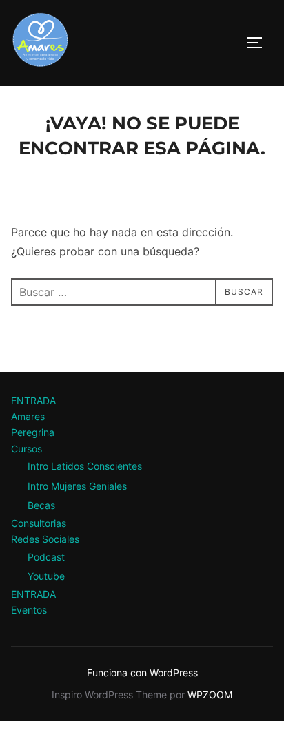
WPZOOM (209, 694)
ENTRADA (33, 400)
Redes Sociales (45, 539)
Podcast (46, 557)
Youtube (46, 576)
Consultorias (38, 523)
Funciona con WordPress (142, 672)
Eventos (29, 610)
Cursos (26, 449)
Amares (28, 416)
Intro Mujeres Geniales (77, 486)
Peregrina (32, 432)
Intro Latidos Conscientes (85, 466)
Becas (41, 505)
